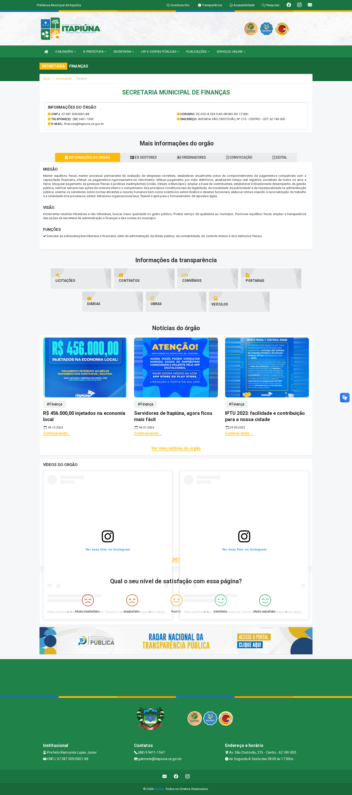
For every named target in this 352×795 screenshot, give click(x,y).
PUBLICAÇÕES (196, 51)
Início (47, 78)
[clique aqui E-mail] (164, 776)
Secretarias (64, 78)
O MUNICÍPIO (64, 51)
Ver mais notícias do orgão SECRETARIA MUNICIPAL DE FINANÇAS (176, 559)
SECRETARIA (123, 51)
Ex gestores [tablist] (145, 157)
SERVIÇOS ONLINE (230, 51)
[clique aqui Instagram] (187, 776)
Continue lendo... (57, 433)
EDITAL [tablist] (281, 157)
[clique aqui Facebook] (176, 776)
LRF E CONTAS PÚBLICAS (159, 51)
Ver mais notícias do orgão (176, 448)
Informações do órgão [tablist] (89, 157)
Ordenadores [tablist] (193, 157)
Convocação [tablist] (240, 157)
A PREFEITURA (93, 51)
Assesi (159, 789)
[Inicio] (46, 51)
